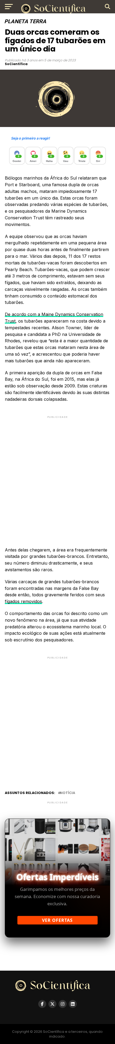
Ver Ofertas (57, 920)
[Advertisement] (57, 476)
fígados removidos (23, 601)
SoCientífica (16, 64)
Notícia (67, 793)
